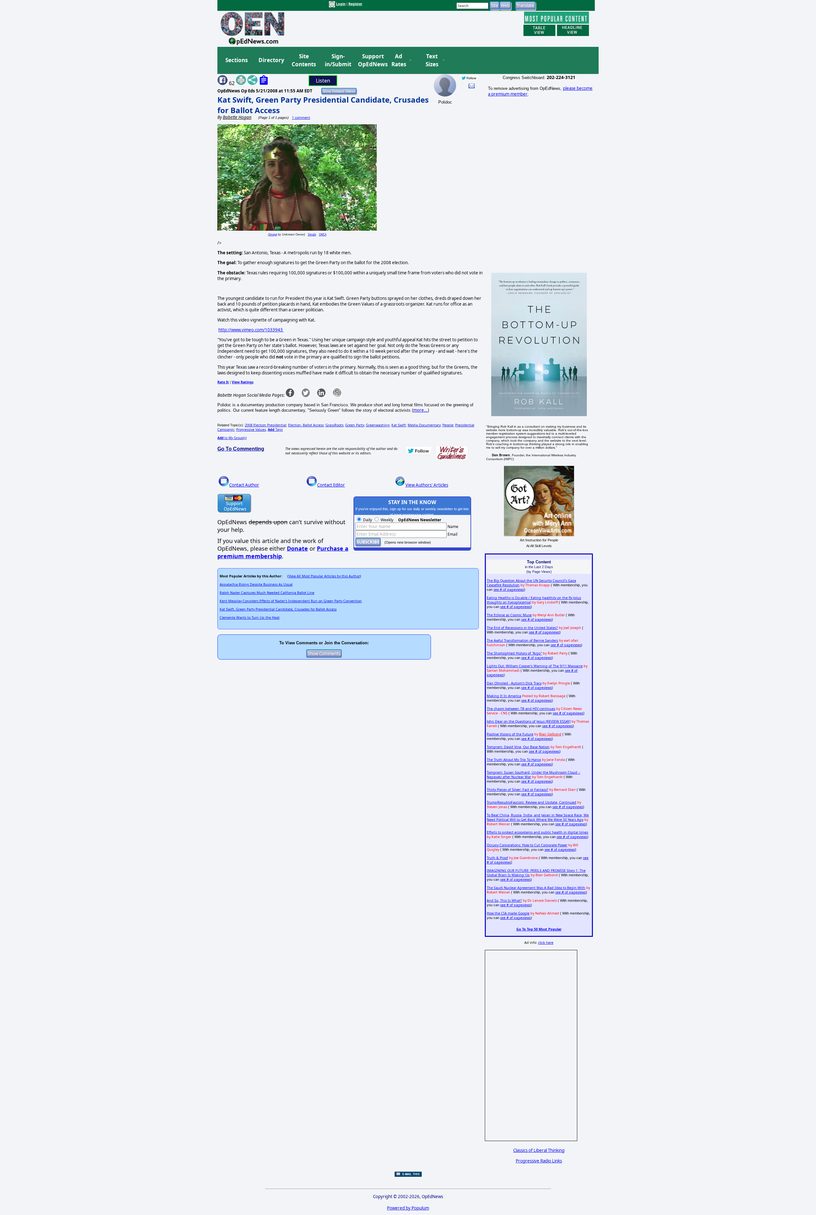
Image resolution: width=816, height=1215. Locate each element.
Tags (275, 429)
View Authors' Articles (426, 485)
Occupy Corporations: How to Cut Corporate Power (527, 845)
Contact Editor (331, 485)
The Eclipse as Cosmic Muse (509, 615)
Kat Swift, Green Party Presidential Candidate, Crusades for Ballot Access (278, 609)
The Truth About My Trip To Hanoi (514, 759)
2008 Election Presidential (265, 425)
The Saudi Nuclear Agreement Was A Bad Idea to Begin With (536, 888)
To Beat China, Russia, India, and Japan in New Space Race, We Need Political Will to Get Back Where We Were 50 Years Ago (538, 817)
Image (273, 234)
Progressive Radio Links (539, 1161)
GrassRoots (334, 425)
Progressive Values (251, 429)
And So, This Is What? (504, 900)
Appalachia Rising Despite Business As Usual (256, 584)
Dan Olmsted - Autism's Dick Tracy (514, 683)
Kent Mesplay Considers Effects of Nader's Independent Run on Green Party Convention (291, 601)
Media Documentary (424, 425)
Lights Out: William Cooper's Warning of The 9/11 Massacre (535, 666)
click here (545, 942)
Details (312, 234)
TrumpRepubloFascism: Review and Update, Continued (531, 802)
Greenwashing (378, 425)
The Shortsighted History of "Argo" (514, 653)
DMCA (322, 234)
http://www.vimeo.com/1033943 (251, 330)
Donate (297, 548)
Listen (323, 80)
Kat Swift (398, 425)
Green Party (354, 425)
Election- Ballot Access (306, 425)
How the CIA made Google (508, 913)
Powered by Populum (408, 1208)
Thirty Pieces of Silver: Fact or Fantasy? (517, 789)
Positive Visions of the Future (510, 734)
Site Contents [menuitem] (304, 60)
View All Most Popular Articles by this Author (324, 576)
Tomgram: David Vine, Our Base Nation (518, 747)
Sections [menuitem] (236, 60)
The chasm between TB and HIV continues (521, 708)
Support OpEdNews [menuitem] (370, 60)
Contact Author (244, 485)
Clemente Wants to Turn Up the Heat (250, 617)
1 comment (301, 117)
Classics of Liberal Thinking (539, 1150)
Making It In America (504, 696)
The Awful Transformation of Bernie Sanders (522, 640)
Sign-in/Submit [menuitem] (337, 60)
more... (420, 410)
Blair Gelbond (550, 734)
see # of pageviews (508, 589)
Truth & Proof (497, 858)
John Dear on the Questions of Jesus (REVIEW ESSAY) (529, 721)
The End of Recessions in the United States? (522, 628)
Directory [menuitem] (271, 60)
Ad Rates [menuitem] (398, 60)
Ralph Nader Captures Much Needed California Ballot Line (267, 592)
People (447, 425)
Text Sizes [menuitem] (432, 60)
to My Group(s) (232, 438)
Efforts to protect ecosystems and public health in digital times (537, 832)
